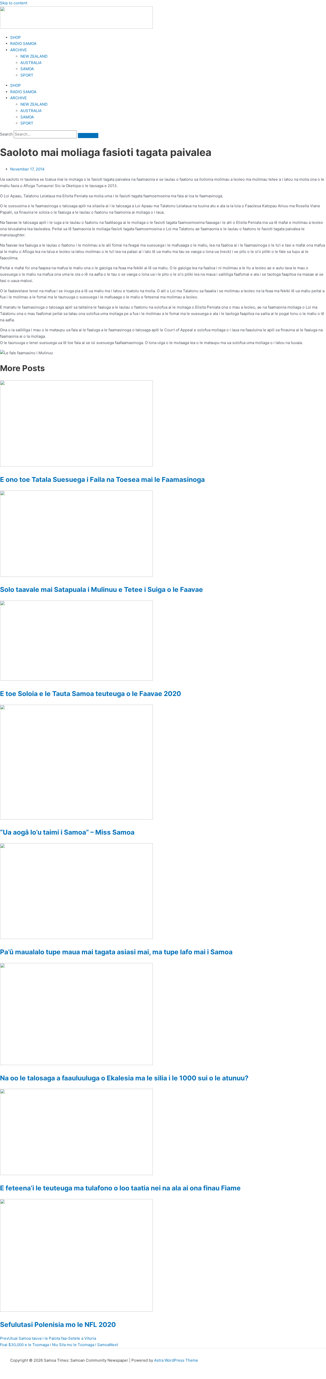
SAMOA (27, 68)
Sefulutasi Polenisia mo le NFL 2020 (58, 1324)
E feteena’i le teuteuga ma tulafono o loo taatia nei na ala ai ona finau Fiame (120, 1188)
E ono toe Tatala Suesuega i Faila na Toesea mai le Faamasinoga (102, 479)
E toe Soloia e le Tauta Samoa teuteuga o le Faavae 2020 (90, 694)
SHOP (15, 37)
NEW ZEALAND (34, 56)
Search (6, 134)
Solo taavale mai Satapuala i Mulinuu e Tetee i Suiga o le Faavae (101, 589)
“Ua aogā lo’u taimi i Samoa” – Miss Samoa (67, 832)
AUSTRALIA (31, 62)
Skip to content (13, 3)
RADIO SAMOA (23, 43)
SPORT (26, 75)
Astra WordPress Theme (176, 1360)
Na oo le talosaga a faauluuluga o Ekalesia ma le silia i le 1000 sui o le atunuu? (124, 1078)
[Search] (88, 135)
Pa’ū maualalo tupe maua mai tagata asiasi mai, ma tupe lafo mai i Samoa (116, 952)
